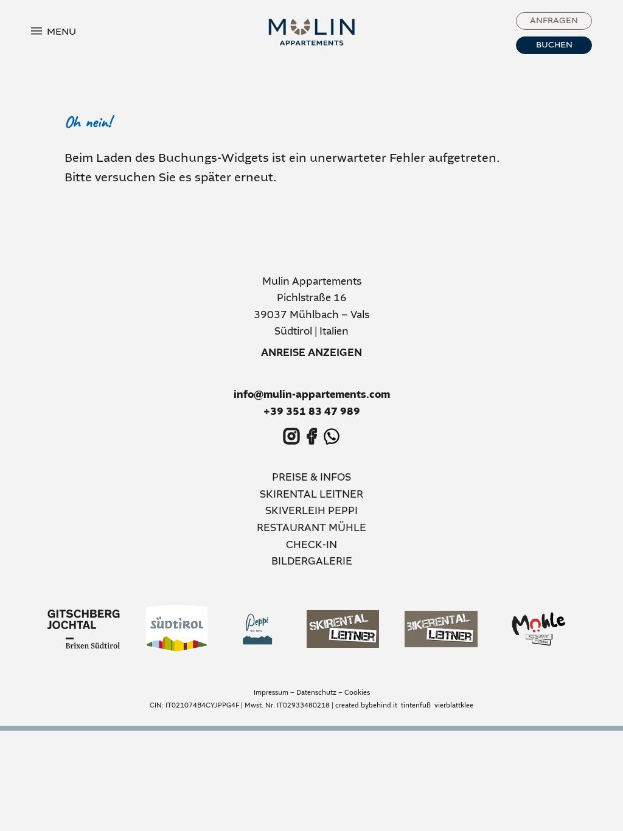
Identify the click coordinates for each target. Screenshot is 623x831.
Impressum (271, 693)
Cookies (357, 693)
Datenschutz (316, 693)
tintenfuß (416, 706)
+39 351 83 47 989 (311, 412)
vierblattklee (453, 706)
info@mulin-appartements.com (312, 395)
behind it (383, 706)
